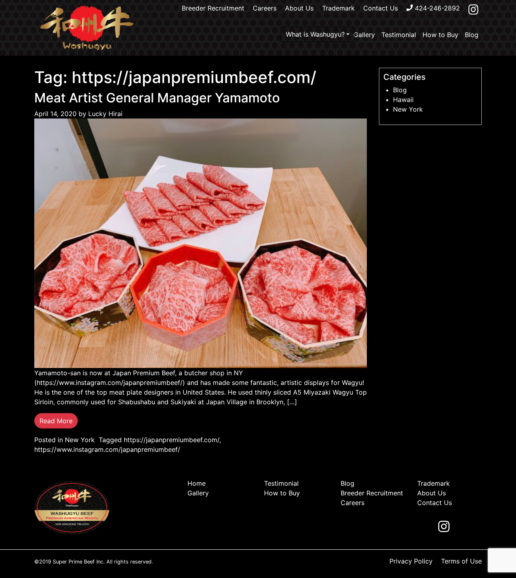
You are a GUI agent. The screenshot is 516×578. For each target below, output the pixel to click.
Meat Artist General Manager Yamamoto (157, 98)
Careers (265, 8)
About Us (299, 8)
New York (80, 440)
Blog (472, 35)
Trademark (338, 8)
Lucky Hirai (104, 114)
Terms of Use (461, 561)
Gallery (364, 35)
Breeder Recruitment (213, 8)
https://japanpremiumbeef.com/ (171, 440)
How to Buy (440, 35)
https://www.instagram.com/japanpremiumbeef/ (107, 449)
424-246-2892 (436, 8)
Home (196, 483)
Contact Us (380, 8)
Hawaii (403, 100)
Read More (56, 421)
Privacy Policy (411, 561)
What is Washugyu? (315, 34)
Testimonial (398, 35)
